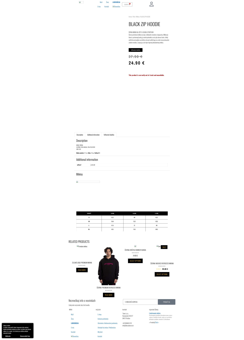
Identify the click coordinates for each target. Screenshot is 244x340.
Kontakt (106, 6)
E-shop (99, 314)
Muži (101, 2)
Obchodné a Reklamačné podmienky (107, 323)
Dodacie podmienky (103, 319)
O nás (99, 6)
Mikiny (137, 17)
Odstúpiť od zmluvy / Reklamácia (107, 327)
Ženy (107, 2)
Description (80, 135)
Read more (82, 270)
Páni (134, 17)
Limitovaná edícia (154, 313)
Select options (135, 261)
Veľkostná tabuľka (109, 135)
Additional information (93, 135)
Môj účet (100, 332)
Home (130, 17)
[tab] (79, 134)
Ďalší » (157, 322)
